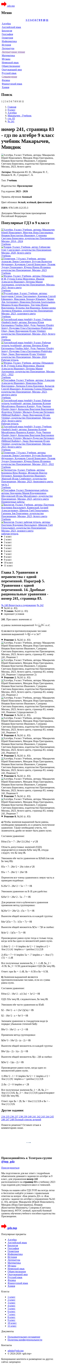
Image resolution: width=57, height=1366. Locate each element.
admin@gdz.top (16, 1350)
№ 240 (5, 605)
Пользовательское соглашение (24, 1336)
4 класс (8, 545)
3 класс (8, 542)
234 (3, 1116)
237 (17, 1116)
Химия (5, 87)
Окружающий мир (12, 69)
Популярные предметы (13, 1234)
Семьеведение (9, 76)
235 (8, 1116)
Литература (8, 48)
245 (52, 1116)
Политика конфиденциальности (25, 1339)
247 (8, 1119)
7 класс (8, 554)
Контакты (6, 1345)
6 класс (8, 551)
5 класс (8, 548)
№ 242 (40, 605)
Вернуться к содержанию (22, 605)
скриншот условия (14, 614)
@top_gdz (8, 1161)
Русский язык (9, 73)
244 (48, 1116)
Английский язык (11, 27)
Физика (6, 80)
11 (47, 20)
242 (39, 1116)
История (6, 44)
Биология (7, 30)
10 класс (8, 562)
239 (25, 1116)
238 (21, 1116)
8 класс (8, 556)
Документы (7, 1331)
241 (34, 1116)
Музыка (6, 59)
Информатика (9, 41)
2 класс (8, 539)
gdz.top (11, 6)
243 (43, 1116)
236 (12, 1116)
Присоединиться (10, 1167)
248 (12, 1119)
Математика (8, 55)
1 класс (8, 536)
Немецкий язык (10, 62)
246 (3, 1119)
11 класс (8, 565)
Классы (5, 1291)
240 (30, 1116)
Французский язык (12, 83)
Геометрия (7, 37)
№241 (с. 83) (10, 608)
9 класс (8, 559)
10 (44, 20)
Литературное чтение (13, 52)
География (7, 34)
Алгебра (6, 23)
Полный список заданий (28, 1119)
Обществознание (11, 66)
